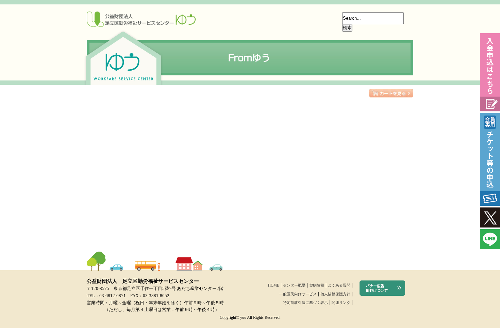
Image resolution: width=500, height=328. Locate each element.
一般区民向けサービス (298, 294)
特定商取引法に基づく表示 (305, 302)
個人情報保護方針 (335, 294)
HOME (273, 285)
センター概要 (294, 285)
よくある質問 (339, 285)
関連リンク (341, 302)
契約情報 (316, 285)
